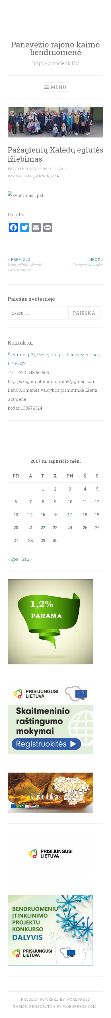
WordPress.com (79, 1006)
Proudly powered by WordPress (55, 999)
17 (70, 514)
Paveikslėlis (22, 168)
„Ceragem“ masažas (87, 262)
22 (43, 527)
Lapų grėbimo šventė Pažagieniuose (25, 264)
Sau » (27, 559)
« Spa (13, 559)
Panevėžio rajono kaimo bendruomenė (55, 48)
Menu (59, 87)
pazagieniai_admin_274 (33, 176)
